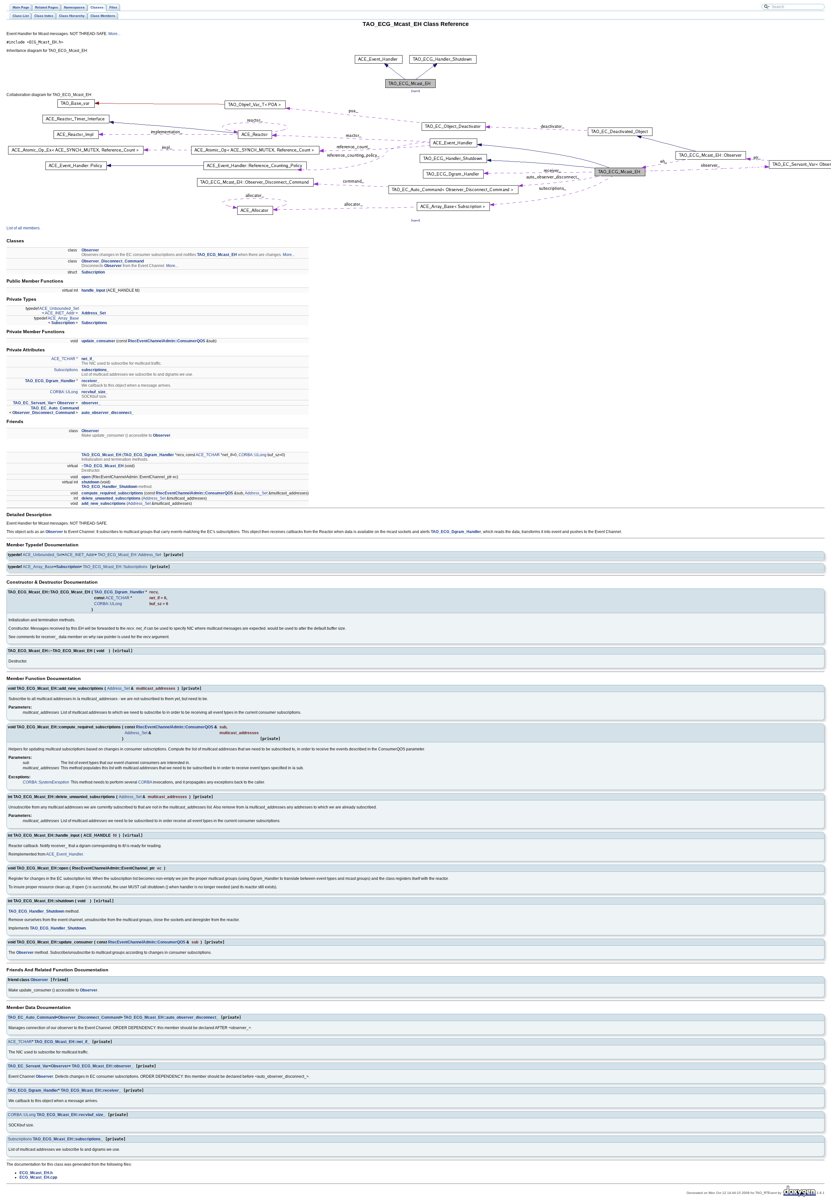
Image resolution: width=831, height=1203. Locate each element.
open (86, 477)
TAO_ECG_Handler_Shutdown (109, 486)
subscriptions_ (95, 370)
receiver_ (90, 381)
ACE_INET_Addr (60, 313)
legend (415, 90)
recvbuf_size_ (94, 392)
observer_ (91, 403)
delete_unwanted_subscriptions (111, 498)
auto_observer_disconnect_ (107, 412)
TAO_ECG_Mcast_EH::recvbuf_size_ (71, 1114)
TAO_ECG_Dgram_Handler (50, 381)
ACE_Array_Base (63, 318)
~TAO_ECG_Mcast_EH (102, 466)
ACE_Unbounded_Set (59, 308)
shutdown (90, 482)
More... (114, 33)
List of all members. (23, 228)
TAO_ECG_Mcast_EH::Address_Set (129, 555)
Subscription (93, 272)
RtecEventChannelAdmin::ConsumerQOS (166, 341)
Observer (90, 250)
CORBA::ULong (64, 392)
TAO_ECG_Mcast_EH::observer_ (102, 1066)
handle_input (93, 290)
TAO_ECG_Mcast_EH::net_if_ (62, 1041)
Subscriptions (94, 323)
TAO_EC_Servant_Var (33, 403)
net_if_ (87, 359)
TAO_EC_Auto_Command (55, 408)
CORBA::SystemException (46, 782)
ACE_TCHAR (63, 359)
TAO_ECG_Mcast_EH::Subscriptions (115, 567)
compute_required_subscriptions (112, 493)
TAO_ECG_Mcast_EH (217, 254)
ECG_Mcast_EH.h (36, 1173)
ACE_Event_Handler (64, 854)
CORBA (145, 782)
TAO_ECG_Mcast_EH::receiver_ (91, 1090)
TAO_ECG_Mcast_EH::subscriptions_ (68, 1139)
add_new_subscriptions (103, 503)
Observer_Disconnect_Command (112, 261)
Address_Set (93, 313)
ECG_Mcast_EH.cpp (38, 1177)
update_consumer (98, 341)
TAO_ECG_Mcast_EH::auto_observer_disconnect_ (171, 1017)
